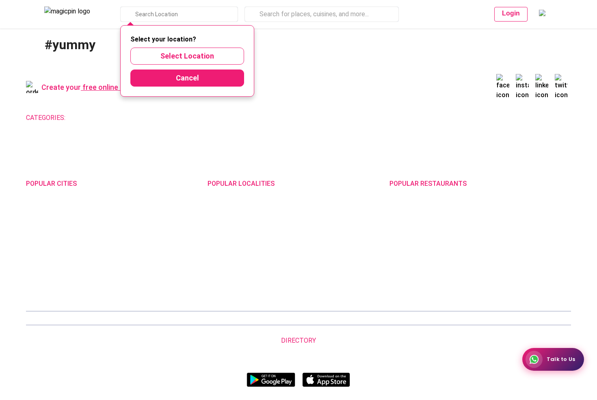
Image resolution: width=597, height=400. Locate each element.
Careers (491, 318)
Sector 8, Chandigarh (235, 241)
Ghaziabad (40, 231)
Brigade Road (314, 209)
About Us (108, 318)
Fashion (151, 118)
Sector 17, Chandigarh (326, 241)
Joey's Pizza (405, 273)
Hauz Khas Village (230, 284)
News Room (76, 318)
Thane (123, 263)
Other (329, 118)
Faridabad (128, 231)
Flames (488, 231)
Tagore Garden (316, 284)
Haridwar (126, 284)
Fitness (207, 118)
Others (437, 353)
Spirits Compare (222, 318)
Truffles (399, 209)
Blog (164, 318)
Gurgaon (126, 209)
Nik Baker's (403, 231)
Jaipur (34, 241)
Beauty (123, 118)
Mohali (34, 252)
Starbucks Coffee (412, 263)
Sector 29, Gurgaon (322, 220)
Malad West (223, 273)
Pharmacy (300, 118)
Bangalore (39, 220)
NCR (120, 241)
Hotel (272, 118)
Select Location (187, 56)
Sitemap (310, 318)
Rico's (485, 273)
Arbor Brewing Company (420, 220)
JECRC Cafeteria (500, 252)
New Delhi (38, 209)
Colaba (306, 263)
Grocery (179, 118)
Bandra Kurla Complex (236, 263)
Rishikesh (38, 273)
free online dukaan (113, 87)
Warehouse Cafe (500, 241)
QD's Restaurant (411, 284)
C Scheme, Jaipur (319, 252)
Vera (464, 318)
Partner (357, 318)
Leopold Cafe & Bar (503, 263)
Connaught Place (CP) (325, 273)
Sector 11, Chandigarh (236, 252)
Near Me (186, 318)
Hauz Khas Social (500, 284)
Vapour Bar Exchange (417, 252)
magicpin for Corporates (423, 318)
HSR (213, 220)
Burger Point (494, 220)
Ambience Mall (316, 231)
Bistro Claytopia (499, 209)
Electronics (241, 118)
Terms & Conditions (270, 318)
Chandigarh (130, 220)
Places (334, 318)
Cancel (187, 78)
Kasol (33, 284)
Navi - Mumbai (44, 263)
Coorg (122, 273)
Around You (139, 318)
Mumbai (125, 252)
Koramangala (225, 209)
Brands (380, 318)
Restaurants (89, 118)
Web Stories (521, 318)
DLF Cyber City (226, 231)
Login (511, 13)
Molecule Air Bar (410, 241)
